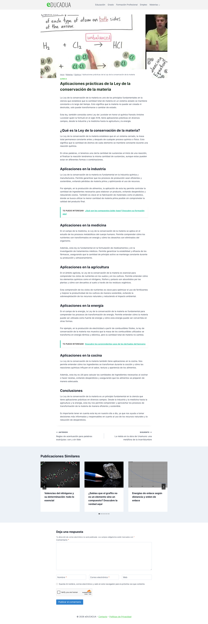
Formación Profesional (127, 4)
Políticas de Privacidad (120, 616)
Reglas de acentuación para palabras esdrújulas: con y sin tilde (74, 436)
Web (125, 577)
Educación (100, 4)
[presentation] (60, 475)
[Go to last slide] (44, 487)
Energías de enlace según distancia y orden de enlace (147, 497)
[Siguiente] (164, 487)
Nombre (62, 577)
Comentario (62, 540)
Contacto (102, 616)
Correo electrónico (100, 577)
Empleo (143, 4)
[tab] (99, 513)
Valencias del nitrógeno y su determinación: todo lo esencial (59, 497)
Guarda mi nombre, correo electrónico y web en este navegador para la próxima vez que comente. (102, 584)
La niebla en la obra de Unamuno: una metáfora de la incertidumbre (133, 436)
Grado (111, 4)
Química (63, 79)
